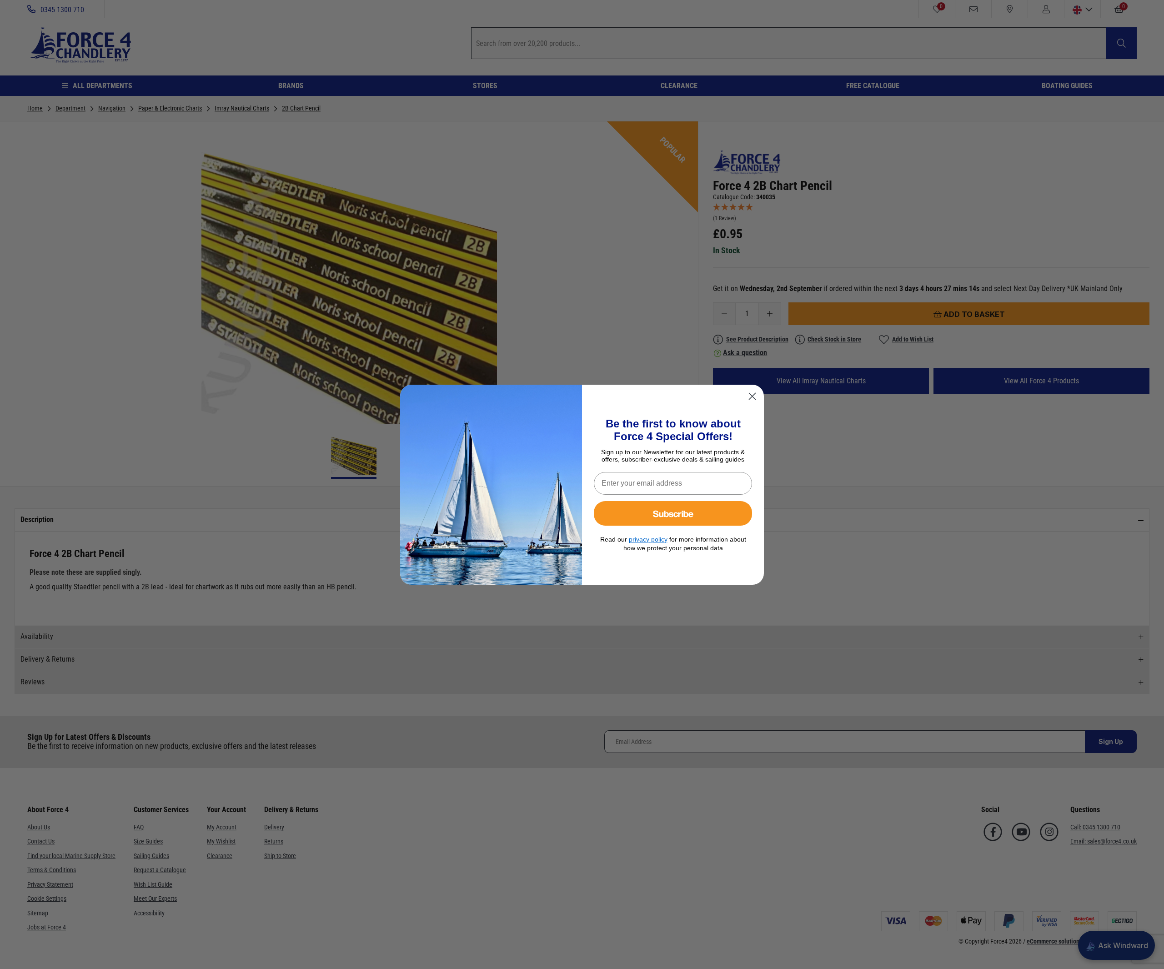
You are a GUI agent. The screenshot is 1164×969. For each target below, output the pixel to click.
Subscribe (673, 513)
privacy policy (648, 539)
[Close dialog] (752, 396)
